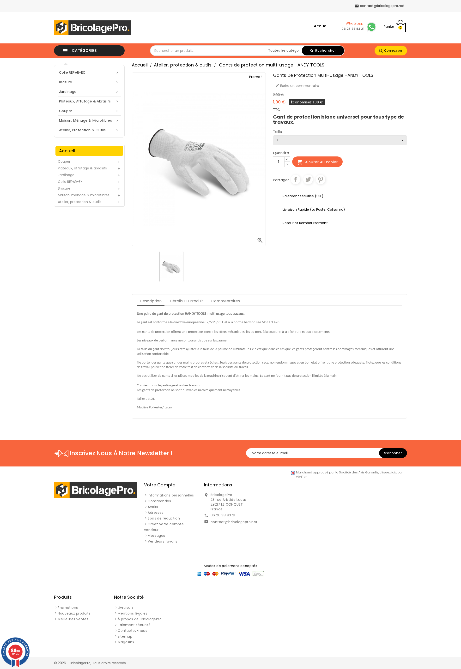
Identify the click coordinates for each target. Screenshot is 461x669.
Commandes (159, 501)
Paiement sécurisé (134, 624)
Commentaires (225, 301)
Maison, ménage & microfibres (89, 120)
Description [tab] (151, 301)
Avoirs (153, 506)
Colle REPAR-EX (89, 72)
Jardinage (89, 91)
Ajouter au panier (317, 162)
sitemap (125, 636)
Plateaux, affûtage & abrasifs (89, 101)
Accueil (321, 26)
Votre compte (159, 485)
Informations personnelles (171, 495)
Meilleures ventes (73, 619)
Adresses (155, 512)
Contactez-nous (132, 630)
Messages (156, 535)
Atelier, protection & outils (89, 130)
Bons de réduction (164, 518)
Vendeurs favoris (162, 541)
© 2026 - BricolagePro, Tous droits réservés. (90, 663)
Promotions (68, 607)
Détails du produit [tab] (186, 301)
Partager (295, 179)
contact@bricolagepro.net (234, 522)
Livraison (125, 607)
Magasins (126, 642)
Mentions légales (132, 613)
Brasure (89, 82)
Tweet (308, 179)
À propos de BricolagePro (140, 619)
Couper (89, 110)
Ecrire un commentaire (297, 86)
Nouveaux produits (74, 613)
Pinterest (320, 179)
